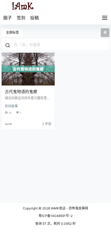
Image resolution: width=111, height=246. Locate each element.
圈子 (7, 17)
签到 (21, 17)
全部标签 (12, 32)
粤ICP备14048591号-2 (55, 216)
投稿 (34, 17)
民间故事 (11, 106)
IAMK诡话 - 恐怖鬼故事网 (69, 208)
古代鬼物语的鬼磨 (21, 91)
